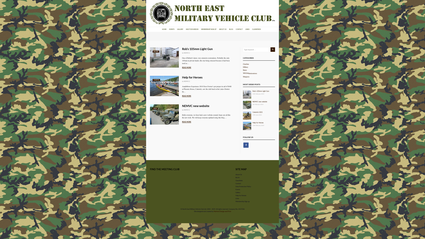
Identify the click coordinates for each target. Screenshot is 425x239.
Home (164, 29)
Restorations (252, 73)
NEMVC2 (187, 53)
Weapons (246, 77)
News (155, 108)
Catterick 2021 (258, 112)
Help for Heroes (192, 29)
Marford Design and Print (222, 211)
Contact (239, 29)
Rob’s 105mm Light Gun (197, 49)
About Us (222, 29)
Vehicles (245, 73)
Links (247, 29)
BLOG (231, 29)
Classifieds (256, 29)
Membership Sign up (208, 29)
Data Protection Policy (243, 186)
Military (156, 51)
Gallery (180, 29)
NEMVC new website (195, 106)
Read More (186, 67)
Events (171, 29)
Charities (156, 80)
